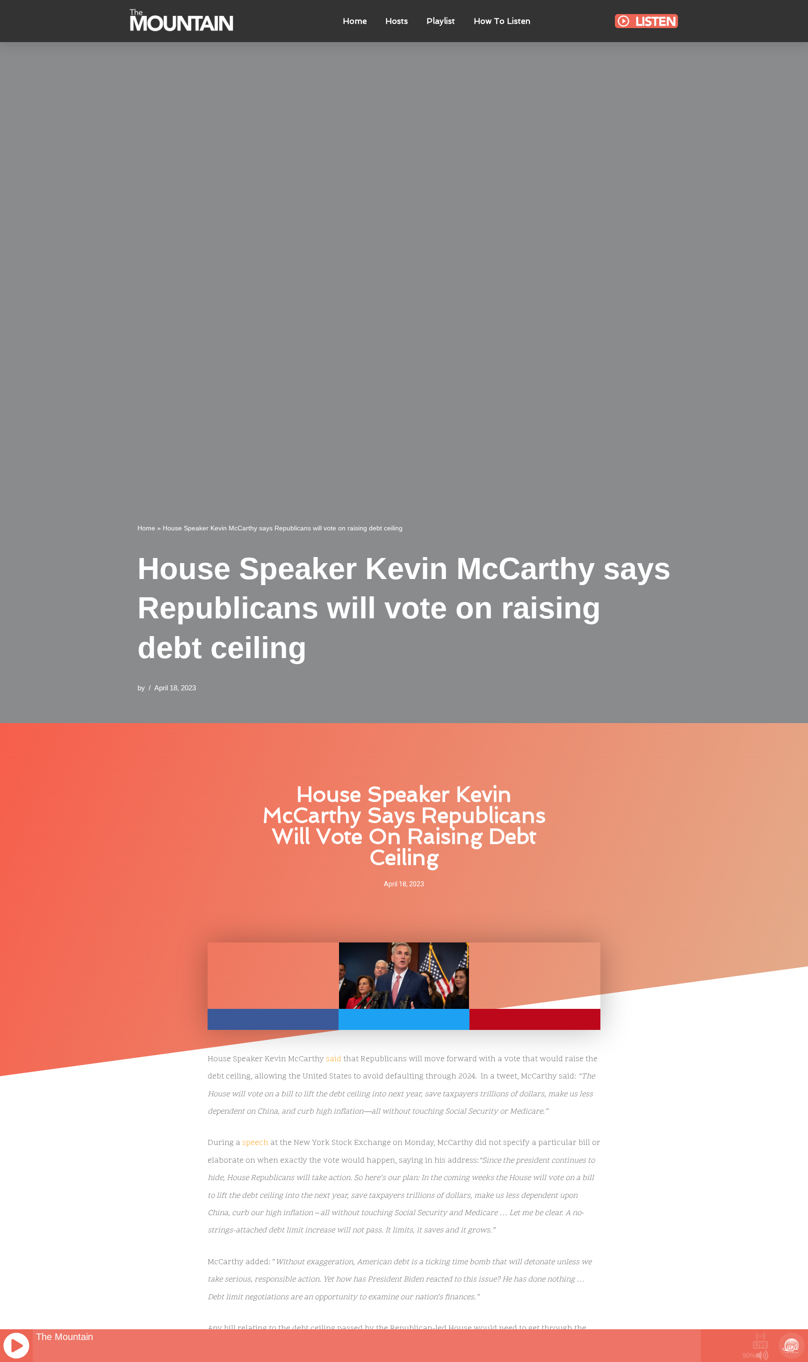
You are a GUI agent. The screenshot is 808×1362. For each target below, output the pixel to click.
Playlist (440, 21)
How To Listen (502, 21)
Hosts (396, 21)
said (333, 1059)
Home (355, 21)
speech (255, 1143)
